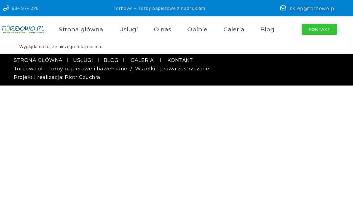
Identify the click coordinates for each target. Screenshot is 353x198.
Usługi (128, 29)
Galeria (233, 29)
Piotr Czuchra (82, 77)
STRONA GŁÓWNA (38, 60)
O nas (162, 29)
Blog (267, 29)
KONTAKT (180, 60)
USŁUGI (84, 60)
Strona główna (81, 29)
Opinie (197, 29)
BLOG (111, 60)
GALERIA (142, 60)
